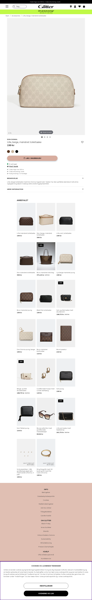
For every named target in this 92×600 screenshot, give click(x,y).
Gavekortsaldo (46, 515)
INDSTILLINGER (46, 586)
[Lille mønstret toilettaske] (9, 151)
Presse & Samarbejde (46, 547)
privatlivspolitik (49, 576)
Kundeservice (46, 558)
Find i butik (13, 166)
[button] (76, 6)
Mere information (15, 189)
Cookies (46, 500)
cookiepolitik (67, 576)
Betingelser (46, 492)
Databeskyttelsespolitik (46, 496)
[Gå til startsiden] (46, 6)
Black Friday (46, 523)
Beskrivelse (12, 178)
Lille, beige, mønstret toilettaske (34, 16)
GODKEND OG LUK (46, 593)
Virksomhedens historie (46, 535)
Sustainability (46, 539)
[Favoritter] (80, 6)
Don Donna (12, 139)
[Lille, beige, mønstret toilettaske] (13, 151)
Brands (46, 531)
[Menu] (7, 6)
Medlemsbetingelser (46, 504)
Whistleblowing (46, 543)
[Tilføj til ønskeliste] (82, 142)
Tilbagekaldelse (46, 512)
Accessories (16, 16)
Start (7, 16)
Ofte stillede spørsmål (46, 555)
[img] (42, 137)
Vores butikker (46, 527)
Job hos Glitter (46, 508)
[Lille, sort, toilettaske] (17, 151)
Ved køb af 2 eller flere (46, 13)
